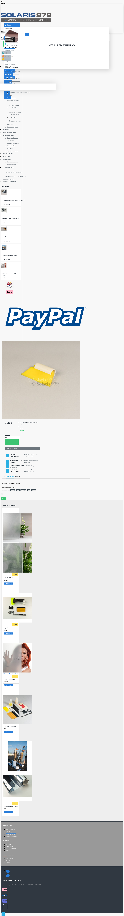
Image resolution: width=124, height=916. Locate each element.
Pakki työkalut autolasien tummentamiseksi (11, 726)
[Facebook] (8, 871)
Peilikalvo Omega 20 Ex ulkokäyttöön (11, 255)
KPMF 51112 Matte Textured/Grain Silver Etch (11, 578)
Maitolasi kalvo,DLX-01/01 (9, 273)
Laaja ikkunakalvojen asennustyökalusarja (11, 628)
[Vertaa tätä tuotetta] (7, 586)
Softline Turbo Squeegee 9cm (8, 39)
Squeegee (23, 490)
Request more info (12, 448)
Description (10, 476)
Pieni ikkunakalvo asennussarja (10, 237)
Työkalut (34, 490)
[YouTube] (8, 875)
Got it (3, 498)
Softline (13, 490)
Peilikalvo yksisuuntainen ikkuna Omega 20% (13, 200)
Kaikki (2, 37)
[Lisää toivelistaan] (4, 586)
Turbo (18, 490)
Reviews (17, 476)
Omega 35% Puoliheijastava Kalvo (11, 218)
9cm (29, 490)
